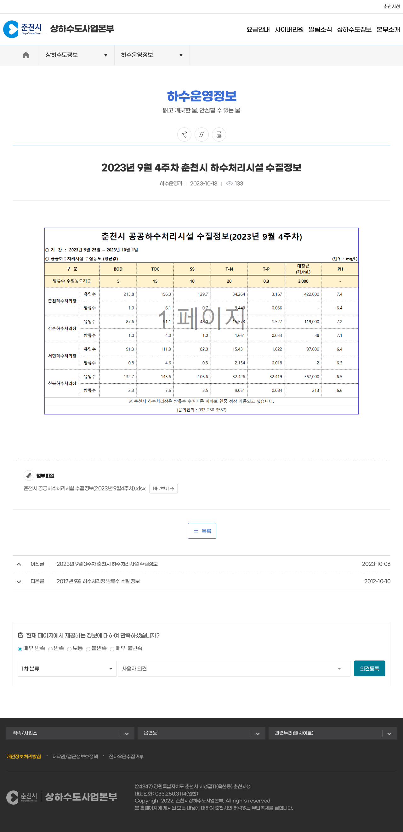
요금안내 (258, 30)
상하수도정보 (354, 30)
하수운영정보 (137, 55)
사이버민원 (289, 30)
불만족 (99, 648)
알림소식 (320, 30)
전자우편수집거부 (126, 757)
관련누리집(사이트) (294, 733)
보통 (78, 648)
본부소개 (388, 30)
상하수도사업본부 (82, 29)
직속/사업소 (25, 733)
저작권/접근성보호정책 (75, 757)
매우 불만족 (129, 648)
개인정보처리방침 (23, 757)
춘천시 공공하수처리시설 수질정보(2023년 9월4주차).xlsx (85, 489)
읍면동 (150, 733)
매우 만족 (34, 648)
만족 (59, 648)
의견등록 (369, 669)
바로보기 (160, 489)
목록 (206, 531)
